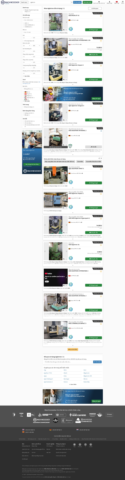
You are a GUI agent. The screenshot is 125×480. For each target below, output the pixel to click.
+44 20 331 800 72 (30, 430)
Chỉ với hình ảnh (30, 121)
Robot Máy (86, 382)
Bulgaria (29, 95)
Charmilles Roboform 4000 (93, 161)
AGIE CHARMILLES (30, 25)
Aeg (45, 370)
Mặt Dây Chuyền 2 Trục (44, 439)
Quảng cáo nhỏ (29, 113)
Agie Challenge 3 (48, 379)
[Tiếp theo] (66, 22)
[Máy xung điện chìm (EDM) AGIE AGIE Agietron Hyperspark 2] (56, 225)
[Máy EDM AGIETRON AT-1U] (56, 22)
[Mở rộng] (73, 35)
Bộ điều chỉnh (63, 439)
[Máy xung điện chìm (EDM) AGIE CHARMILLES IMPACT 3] (56, 330)
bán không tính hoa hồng (32, 164)
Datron (66, 382)
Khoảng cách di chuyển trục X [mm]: (31, 70)
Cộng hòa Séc (30, 97)
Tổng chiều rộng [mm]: (28, 54)
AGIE (27, 23)
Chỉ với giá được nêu (29, 40)
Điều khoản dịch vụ (62, 477)
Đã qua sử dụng (29, 107)
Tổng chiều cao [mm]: (28, 59)
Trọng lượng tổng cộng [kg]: (29, 65)
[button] (122, 2)
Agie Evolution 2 (48, 382)
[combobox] (32, 89)
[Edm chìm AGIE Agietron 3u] (56, 251)
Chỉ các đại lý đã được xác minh (32, 125)
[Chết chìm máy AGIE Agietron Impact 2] (56, 72)
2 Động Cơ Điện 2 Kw (74, 439)
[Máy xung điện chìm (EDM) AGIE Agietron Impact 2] (56, 200)
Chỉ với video (28, 123)
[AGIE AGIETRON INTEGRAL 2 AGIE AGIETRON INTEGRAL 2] (56, 302)
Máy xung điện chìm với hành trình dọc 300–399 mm (59, 161)
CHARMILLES (28, 26)
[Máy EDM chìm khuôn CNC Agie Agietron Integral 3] (56, 112)
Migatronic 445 (88, 376)
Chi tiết (94, 147)
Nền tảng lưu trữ (32, 439)
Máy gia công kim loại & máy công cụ (31, 10)
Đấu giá (27, 115)
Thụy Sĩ (29, 93)
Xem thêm (73, 384)
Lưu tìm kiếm (73, 349)
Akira (65, 370)
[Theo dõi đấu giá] (101, 131)
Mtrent (85, 379)
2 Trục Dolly (55, 439)
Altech (65, 373)
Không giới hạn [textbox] (28, 89)
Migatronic (86, 373)
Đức (28, 92)
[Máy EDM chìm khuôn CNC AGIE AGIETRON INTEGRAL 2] (56, 137)
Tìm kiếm (78, 2)
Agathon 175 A (48, 373)
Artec (65, 376)
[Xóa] (71, 2)
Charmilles (80, 161)
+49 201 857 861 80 (84, 430)
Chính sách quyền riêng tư (50, 477)
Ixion (85, 370)
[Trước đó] (45, 22)
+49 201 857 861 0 (57, 430)
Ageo (45, 376)
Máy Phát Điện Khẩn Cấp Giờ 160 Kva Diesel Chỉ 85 (94, 439)
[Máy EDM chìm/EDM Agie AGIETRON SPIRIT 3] (56, 175)
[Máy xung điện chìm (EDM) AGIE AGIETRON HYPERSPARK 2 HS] (56, 47)
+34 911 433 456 (29, 432)
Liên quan (95, 8)
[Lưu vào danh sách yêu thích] (101, 16)
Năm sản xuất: (26, 43)
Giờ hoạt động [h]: (27, 48)
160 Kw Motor (22, 439)
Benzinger (66, 379)
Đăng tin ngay (96, 98)
